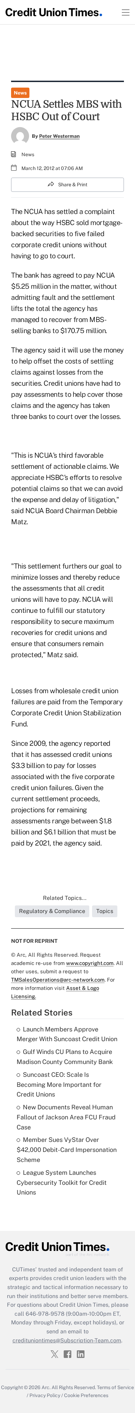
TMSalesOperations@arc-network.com (58, 980)
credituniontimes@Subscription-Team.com (66, 1340)
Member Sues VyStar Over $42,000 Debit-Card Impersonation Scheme (67, 1149)
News (20, 93)
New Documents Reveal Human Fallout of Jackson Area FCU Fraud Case (66, 1117)
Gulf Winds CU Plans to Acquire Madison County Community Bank (65, 1056)
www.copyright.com (90, 963)
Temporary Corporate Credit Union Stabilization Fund (67, 713)
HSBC (65, 222)
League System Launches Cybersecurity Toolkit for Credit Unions (62, 1182)
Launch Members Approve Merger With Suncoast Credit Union (67, 1034)
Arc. (46, 1387)
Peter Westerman (59, 136)
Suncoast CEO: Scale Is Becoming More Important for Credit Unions (59, 1084)
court (64, 416)
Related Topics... (65, 898)
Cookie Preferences (86, 1395)
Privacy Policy (44, 1395)
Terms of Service (115, 1387)
